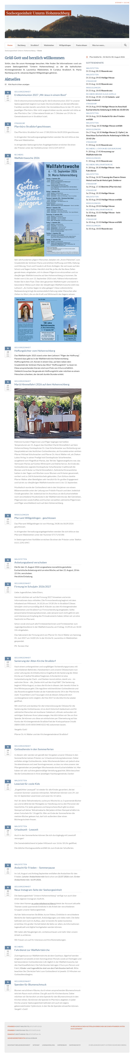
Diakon (11, 1034)
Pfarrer (11, 1026)
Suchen (125, 45)
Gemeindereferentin (16, 1038)
